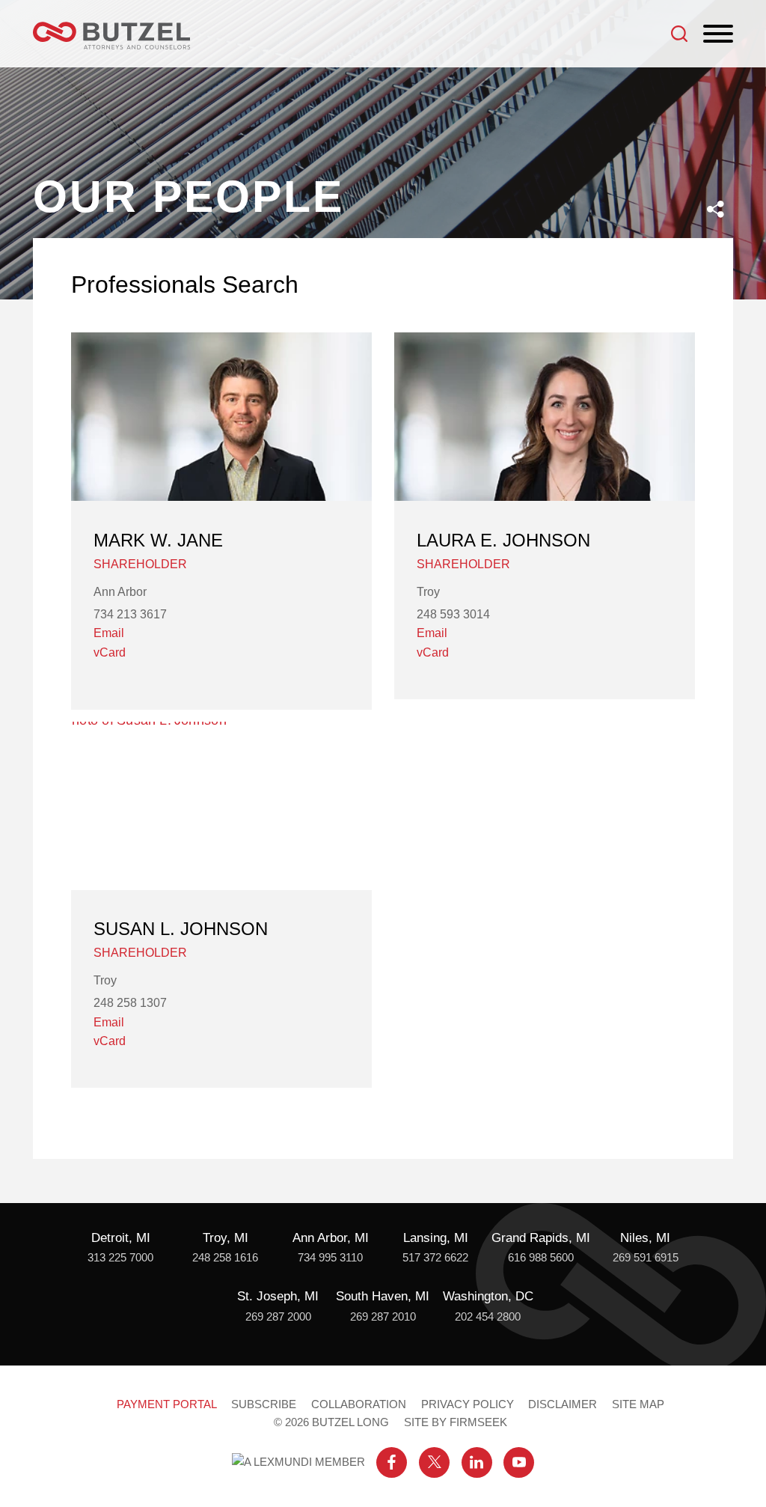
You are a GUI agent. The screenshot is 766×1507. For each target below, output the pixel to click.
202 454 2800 (488, 1316)
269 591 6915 (645, 1257)
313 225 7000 (120, 1257)
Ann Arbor (120, 591)
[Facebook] (391, 1462)
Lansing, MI (435, 1237)
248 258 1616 (225, 1257)
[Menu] (718, 34)
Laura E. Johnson (503, 540)
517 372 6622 (435, 1257)
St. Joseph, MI (278, 1295)
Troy (428, 591)
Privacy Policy (467, 1404)
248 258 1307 (130, 1002)
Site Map (638, 1404)
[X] (434, 1462)
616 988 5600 (541, 1257)
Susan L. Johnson (181, 929)
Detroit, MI (120, 1237)
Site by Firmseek (455, 1422)
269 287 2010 (383, 1316)
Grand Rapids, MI (540, 1237)
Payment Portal (167, 1404)
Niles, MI (645, 1237)
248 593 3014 (453, 614)
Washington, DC (488, 1295)
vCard (110, 652)
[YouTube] (518, 1462)
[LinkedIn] (477, 1462)
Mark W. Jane (158, 540)
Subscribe (263, 1404)
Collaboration (358, 1404)
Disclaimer (562, 1404)
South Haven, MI (382, 1295)
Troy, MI (225, 1237)
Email (109, 633)
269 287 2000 (278, 1316)
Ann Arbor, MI (330, 1237)
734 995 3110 (330, 1257)
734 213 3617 (130, 614)
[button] (715, 209)
